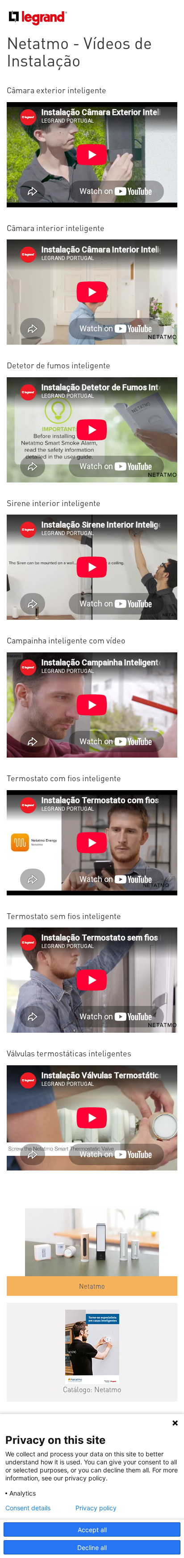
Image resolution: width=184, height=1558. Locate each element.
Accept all (92, 1529)
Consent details (27, 1508)
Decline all (92, 1547)
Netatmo (92, 1286)
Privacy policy (96, 1508)
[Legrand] (33, 16)
